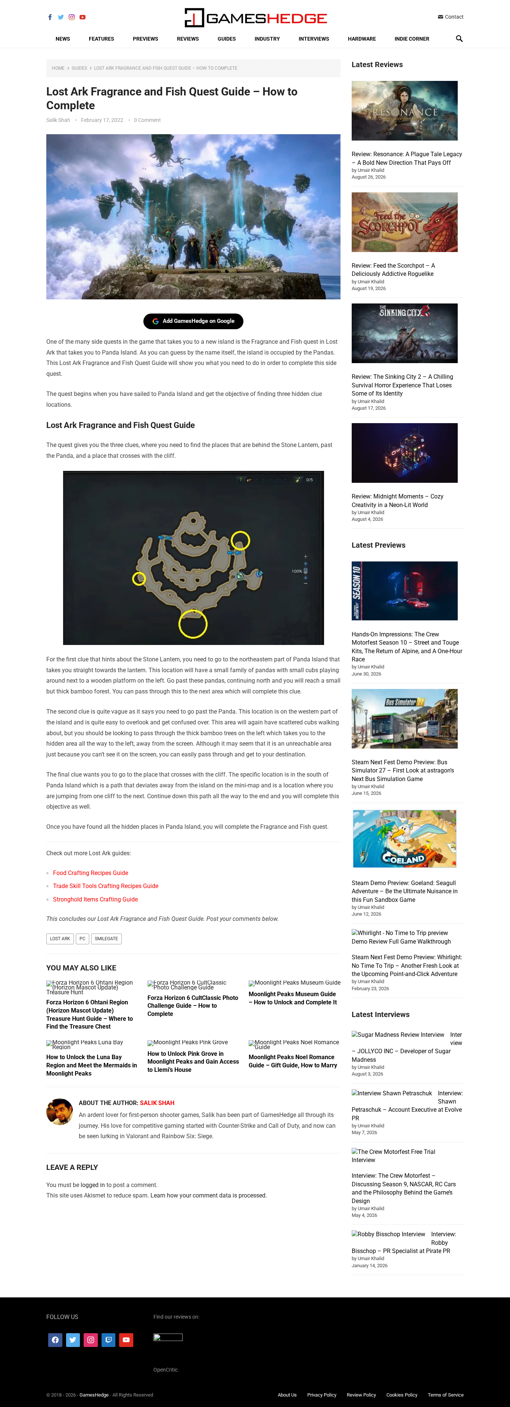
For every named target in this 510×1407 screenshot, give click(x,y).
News (63, 39)
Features (101, 39)
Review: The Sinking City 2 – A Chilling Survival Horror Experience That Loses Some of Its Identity (402, 385)
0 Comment (147, 120)
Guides (227, 39)
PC (82, 938)
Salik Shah (58, 120)
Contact (454, 17)
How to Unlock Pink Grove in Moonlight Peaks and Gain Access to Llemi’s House (193, 1061)
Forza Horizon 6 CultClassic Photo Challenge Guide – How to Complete (192, 1005)
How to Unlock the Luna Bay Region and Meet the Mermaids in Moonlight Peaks (91, 1065)
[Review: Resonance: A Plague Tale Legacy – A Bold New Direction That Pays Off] (405, 112)
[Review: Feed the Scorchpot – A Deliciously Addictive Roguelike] (405, 223)
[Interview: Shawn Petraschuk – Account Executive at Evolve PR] (392, 1093)
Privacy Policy (321, 1395)
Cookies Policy (401, 1395)
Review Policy (361, 1395)
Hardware (362, 39)
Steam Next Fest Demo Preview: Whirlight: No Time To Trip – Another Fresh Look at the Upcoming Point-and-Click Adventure (407, 966)
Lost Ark (60, 938)
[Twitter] (73, 1340)
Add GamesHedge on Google (198, 321)
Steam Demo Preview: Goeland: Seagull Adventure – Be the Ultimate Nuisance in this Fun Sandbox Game (405, 891)
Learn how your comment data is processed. (208, 1195)
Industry (267, 39)
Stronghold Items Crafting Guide (95, 899)
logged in (93, 1185)
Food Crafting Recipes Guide (90, 872)
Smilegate (106, 938)
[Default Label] (109, 1340)
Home (58, 68)
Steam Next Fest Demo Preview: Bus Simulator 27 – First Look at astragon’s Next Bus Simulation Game (403, 771)
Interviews (314, 39)
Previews (145, 39)
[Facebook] (55, 1340)
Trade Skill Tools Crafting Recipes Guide (105, 886)
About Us (287, 1395)
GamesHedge (94, 1395)
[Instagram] (91, 1340)
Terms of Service (446, 1395)
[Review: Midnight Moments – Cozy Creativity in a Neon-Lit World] (405, 454)
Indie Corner (412, 39)
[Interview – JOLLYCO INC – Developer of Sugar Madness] (398, 1035)
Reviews (188, 39)
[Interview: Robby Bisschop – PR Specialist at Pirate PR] (388, 1234)
